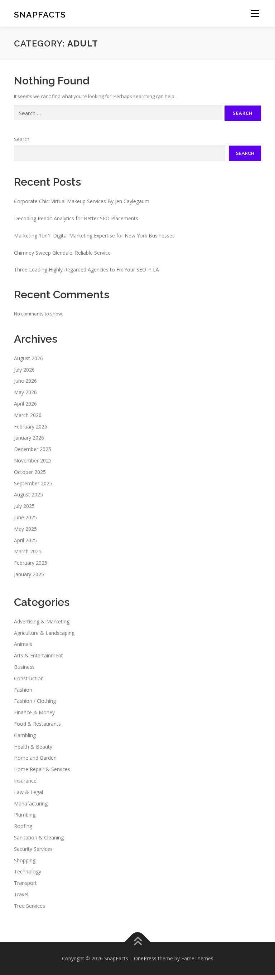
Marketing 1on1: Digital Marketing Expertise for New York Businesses (94, 235)
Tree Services (29, 905)
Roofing (23, 826)
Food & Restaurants (37, 723)
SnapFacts (40, 14)
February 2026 (30, 426)
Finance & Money (34, 712)
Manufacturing (31, 803)
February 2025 (30, 562)
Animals (23, 644)
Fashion (23, 689)
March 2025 (28, 551)
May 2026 (25, 392)
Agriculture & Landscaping (44, 632)
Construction (29, 678)
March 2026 (28, 415)
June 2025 (25, 517)
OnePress (145, 958)
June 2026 (25, 380)
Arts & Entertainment (38, 655)
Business (24, 666)
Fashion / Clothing (35, 700)
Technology (27, 871)
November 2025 (33, 460)
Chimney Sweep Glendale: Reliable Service (62, 252)
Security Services (33, 849)
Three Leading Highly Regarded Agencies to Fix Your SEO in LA (86, 269)
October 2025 (30, 472)
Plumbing (24, 814)
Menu (255, 13)
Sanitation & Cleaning (39, 837)
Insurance (25, 780)
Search (21, 139)
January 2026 (29, 437)
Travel (21, 894)
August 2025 (28, 494)
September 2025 (33, 483)
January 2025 (29, 574)
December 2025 (32, 449)
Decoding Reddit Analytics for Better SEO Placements (76, 218)
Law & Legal (28, 792)
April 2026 (25, 403)
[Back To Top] (137, 941)
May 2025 (25, 528)
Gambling (25, 735)
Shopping (24, 860)
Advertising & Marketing (41, 621)
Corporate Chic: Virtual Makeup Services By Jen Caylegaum (81, 201)
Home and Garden (35, 757)
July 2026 (24, 369)
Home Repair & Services (42, 769)
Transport (25, 883)
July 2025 (24, 506)
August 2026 (28, 358)
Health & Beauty (33, 746)
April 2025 (25, 540)
